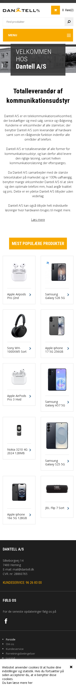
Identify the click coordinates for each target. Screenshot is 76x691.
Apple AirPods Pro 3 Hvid (16, 397)
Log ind (10, 658)
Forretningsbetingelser (20, 653)
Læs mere (38, 220)
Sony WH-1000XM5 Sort (17, 350)
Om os (10, 644)
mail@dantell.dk (23, 569)
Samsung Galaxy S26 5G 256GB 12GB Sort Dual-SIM (55, 300)
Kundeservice (15, 649)
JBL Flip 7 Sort (54, 508)
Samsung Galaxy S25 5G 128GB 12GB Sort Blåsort (55, 466)
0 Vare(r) (67, 10)
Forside (10, 639)
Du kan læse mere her (17, 683)
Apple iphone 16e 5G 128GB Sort (17, 518)
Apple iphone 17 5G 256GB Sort (54, 351)
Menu (12, 35)
